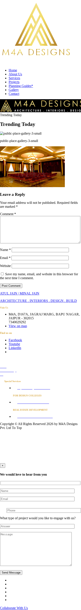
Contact (14, 94)
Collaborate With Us (14, 608)
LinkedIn (15, 348)
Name (5, 250)
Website (5, 266)
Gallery (14, 90)
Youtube (14, 344)
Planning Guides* (21, 86)
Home (13, 70)
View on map (18, 326)
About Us (15, 74)
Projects (14, 82)
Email (5, 258)
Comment (8, 214)
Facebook (15, 340)
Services (14, 78)
